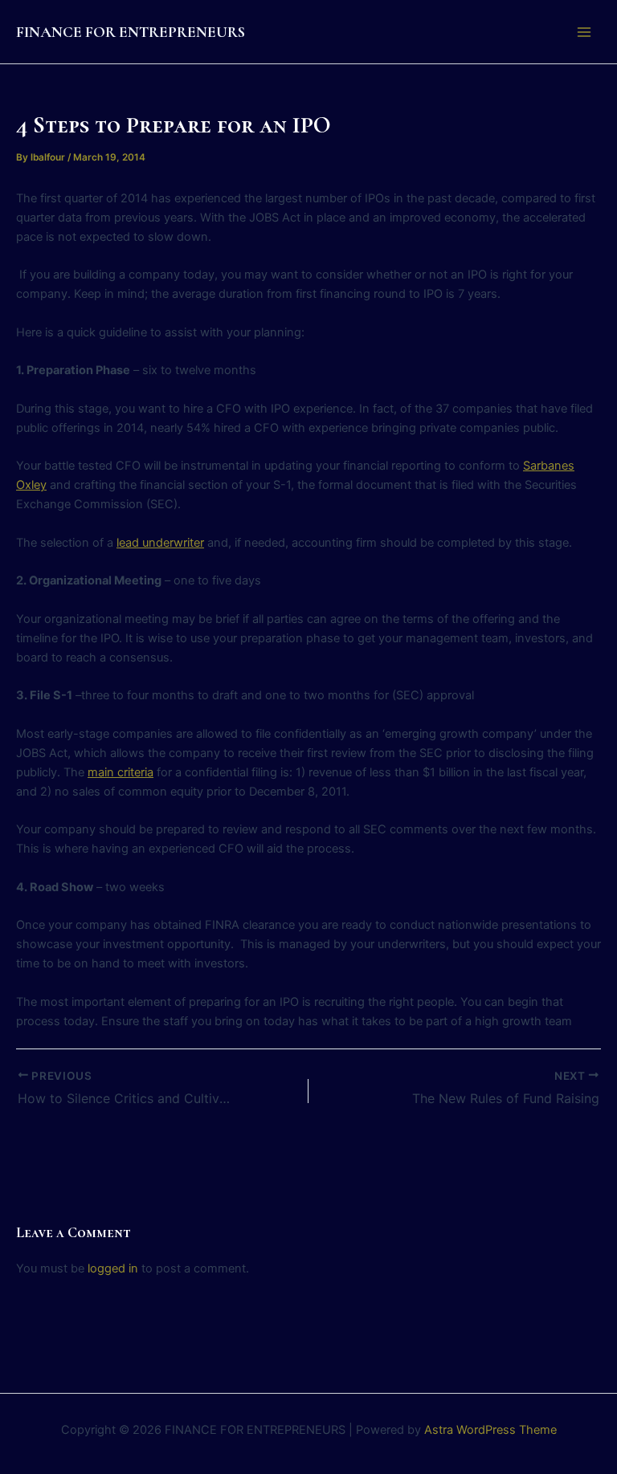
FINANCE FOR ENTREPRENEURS (130, 31)
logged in (113, 1268)
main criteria (120, 772)
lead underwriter (160, 542)
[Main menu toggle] (584, 32)
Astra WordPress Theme (490, 1430)
